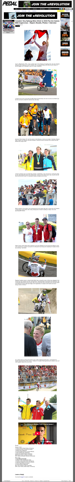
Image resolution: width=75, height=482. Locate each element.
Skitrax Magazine (64, 480)
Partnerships (27, 480)
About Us (32, 480)
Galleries (49, 8)
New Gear (35, 8)
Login (71, 10)
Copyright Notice (46, 480)
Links (23, 480)
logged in (23, 477)
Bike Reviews (42, 8)
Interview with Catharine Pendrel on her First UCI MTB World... (8, 31)
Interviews (28, 8)
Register (67, 10)
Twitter (70, 480)
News (16, 8)
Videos (22, 8)
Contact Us (37, 480)
